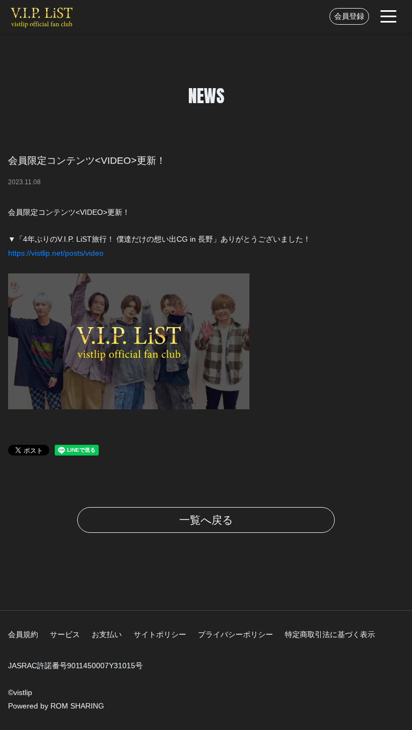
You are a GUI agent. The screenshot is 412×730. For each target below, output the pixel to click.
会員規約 (23, 634)
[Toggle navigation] (388, 16)
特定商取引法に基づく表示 (330, 634)
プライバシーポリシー (235, 634)
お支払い (107, 634)
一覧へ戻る (206, 520)
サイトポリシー (160, 634)
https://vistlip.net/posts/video (56, 253)
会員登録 (349, 16)
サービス (65, 634)
